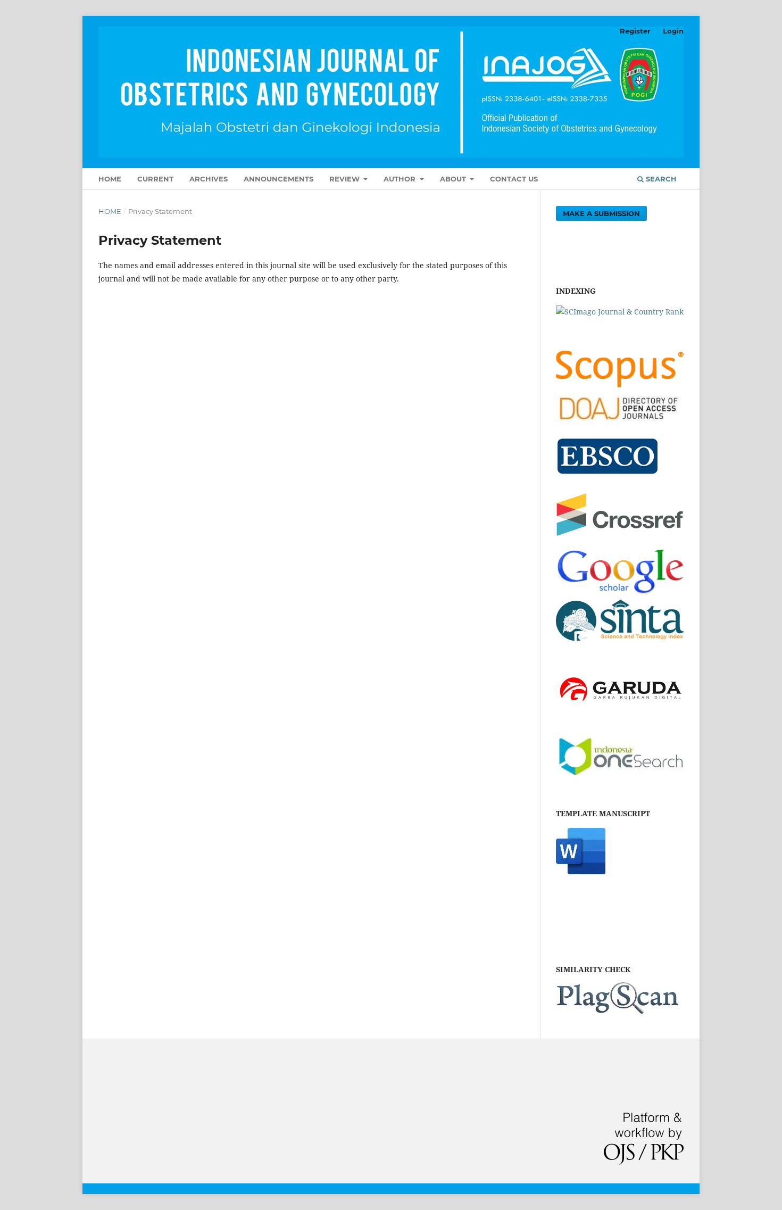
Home (109, 179)
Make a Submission (601, 213)
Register (635, 31)
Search (660, 179)
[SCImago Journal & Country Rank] (620, 311)
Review (345, 179)
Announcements (278, 179)
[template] (580, 871)
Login (673, 31)
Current (155, 179)
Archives (208, 179)
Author (401, 179)
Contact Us (514, 179)
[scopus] (620, 384)
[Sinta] (620, 642)
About (454, 179)
